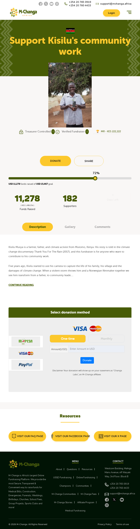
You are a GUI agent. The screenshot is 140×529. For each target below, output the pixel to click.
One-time (68, 338)
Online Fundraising (85, 477)
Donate (87, 360)
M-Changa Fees (89, 494)
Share (89, 161)
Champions (65, 485)
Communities (82, 485)
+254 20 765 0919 (80, 2)
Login (111, 13)
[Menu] (129, 12)
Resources (87, 469)
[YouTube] (51, 4)
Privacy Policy (105, 524)
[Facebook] (40, 4)
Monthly (106, 338)
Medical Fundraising (75, 510)
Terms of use (122, 524)
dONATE (55, 161)
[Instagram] (57, 4)
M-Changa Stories (63, 502)
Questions (72, 469)
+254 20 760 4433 (80, 5)
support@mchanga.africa (115, 3)
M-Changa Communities (64, 494)
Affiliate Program (85, 502)
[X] (46, 4)
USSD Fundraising (62, 477)
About (59, 469)
